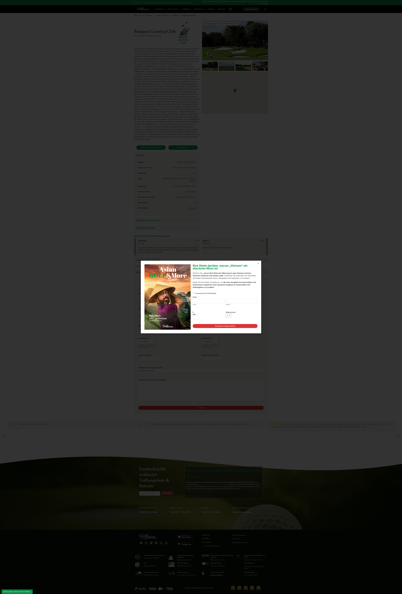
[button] (258, 263)
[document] (201, 297)
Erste (194, 304)
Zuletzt (228, 304)
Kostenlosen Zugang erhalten (225, 326)
